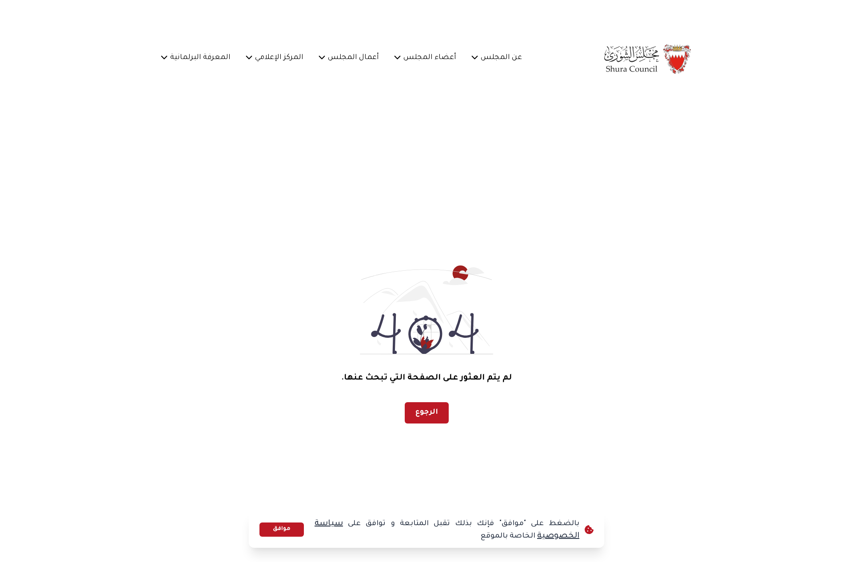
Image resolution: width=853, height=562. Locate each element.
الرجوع (426, 412)
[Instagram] (299, 16)
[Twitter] (320, 16)
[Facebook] (342, 16)
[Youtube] (278, 16)
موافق (282, 529)
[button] (501, 58)
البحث (182, 16)
